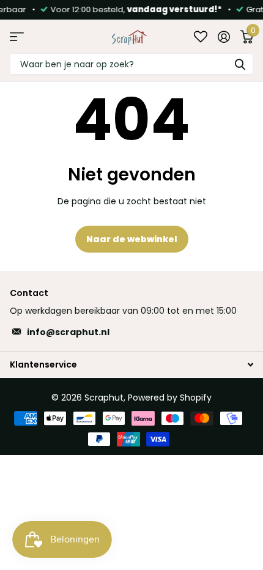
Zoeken (239, 64)
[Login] (223, 36)
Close (131, 364)
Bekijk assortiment (17, 36)
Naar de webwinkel (131, 239)
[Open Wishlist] (200, 36)
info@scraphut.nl (68, 332)
